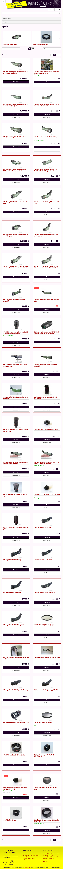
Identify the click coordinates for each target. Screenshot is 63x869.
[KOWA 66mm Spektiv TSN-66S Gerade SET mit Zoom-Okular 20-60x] (16, 194)
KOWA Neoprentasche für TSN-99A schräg (12, 560)
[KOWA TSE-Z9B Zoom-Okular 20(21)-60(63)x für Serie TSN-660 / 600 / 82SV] (16, 422)
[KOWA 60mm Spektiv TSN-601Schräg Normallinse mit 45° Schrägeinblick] (16, 390)
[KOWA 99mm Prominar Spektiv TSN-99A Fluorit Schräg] (47, 129)
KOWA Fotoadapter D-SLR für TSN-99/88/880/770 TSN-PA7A (47, 657)
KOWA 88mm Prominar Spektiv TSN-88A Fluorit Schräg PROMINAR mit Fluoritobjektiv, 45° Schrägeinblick (45, 170)
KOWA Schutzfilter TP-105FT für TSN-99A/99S (43, 625)
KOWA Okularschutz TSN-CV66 (9, 820)
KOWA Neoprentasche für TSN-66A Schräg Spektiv (13, 625)
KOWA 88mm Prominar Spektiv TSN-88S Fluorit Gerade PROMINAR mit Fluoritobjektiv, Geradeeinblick (14, 170)
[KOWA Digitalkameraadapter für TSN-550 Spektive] (16, 747)
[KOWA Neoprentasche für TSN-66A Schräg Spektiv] (16, 617)
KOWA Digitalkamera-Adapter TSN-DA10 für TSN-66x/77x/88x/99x (44, 755)
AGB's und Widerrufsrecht (29, 858)
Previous (3, 39)
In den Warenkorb (16, 84)
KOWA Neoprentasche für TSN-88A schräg (12, 592)
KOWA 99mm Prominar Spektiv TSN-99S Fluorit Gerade (14, 137)
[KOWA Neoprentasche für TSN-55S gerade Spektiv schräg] (16, 682)
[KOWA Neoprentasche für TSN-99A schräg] (16, 552)
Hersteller (5, 22)
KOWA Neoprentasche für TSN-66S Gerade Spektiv (44, 592)
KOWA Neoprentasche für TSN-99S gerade (43, 527)
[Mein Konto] (56, 9)
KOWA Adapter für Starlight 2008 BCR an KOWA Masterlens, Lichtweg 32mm (46, 820)
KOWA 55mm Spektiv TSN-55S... (10, 44)
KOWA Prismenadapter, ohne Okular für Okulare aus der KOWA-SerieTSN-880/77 (15, 365)
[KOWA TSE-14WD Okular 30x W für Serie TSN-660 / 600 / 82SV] (16, 487)
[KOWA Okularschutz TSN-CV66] (16, 813)
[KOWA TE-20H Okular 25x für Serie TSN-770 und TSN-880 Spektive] (16, 520)
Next (59, 39)
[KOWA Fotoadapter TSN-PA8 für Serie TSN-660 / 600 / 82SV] (16, 715)
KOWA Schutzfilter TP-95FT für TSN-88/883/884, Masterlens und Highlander (16, 658)
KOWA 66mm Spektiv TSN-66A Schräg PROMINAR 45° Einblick (47, 267)
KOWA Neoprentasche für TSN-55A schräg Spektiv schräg (46, 690)
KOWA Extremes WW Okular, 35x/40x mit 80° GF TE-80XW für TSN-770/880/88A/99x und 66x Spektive (46, 332)
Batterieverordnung (27, 859)
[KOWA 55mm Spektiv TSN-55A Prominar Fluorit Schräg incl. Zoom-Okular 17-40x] (47, 227)
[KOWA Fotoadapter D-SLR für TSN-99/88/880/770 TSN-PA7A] (47, 650)
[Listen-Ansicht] (33, 48)
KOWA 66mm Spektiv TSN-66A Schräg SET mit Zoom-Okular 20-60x (46, 202)
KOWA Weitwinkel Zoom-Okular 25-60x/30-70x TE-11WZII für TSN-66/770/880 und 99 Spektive (15, 332)
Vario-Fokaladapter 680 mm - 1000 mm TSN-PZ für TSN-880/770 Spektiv (46, 397)
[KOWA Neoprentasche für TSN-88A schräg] (16, 585)
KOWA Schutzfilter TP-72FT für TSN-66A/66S (43, 722)
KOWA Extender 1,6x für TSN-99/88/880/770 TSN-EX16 (46, 429)
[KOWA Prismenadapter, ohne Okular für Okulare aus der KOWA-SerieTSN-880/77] (16, 357)
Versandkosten (27, 867)
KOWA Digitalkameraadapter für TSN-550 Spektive (14, 755)
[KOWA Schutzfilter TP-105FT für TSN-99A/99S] (47, 617)
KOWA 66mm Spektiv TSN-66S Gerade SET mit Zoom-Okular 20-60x (16, 202)
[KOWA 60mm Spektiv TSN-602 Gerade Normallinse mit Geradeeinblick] (47, 357)
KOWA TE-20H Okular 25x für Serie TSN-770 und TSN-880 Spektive (15, 528)
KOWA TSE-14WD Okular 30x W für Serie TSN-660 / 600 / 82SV (15, 495)
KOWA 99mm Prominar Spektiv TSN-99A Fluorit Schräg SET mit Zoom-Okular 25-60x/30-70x (46, 72)
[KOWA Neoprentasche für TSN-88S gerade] (47, 552)
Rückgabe (25, 856)
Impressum (45, 861)
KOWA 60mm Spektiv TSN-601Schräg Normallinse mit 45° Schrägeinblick (15, 397)
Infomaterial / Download (48, 858)
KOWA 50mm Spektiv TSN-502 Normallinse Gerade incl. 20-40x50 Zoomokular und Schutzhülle (16, 463)
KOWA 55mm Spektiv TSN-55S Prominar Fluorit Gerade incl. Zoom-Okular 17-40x (15, 235)
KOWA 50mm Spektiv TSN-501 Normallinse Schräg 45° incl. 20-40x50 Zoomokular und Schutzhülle (46, 463)
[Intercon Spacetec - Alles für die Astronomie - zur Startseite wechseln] (36, 4)
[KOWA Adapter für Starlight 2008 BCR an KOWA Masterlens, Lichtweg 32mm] (47, 813)
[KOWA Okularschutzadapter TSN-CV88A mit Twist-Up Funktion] (47, 780)
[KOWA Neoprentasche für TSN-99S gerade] (47, 520)
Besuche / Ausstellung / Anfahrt (50, 856)
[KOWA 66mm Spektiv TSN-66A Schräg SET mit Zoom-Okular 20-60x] (47, 194)
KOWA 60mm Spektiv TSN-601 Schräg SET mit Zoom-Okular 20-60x (46, 300)
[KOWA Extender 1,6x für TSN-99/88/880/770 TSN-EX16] (47, 422)
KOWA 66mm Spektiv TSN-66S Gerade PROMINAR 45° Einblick (16, 267)
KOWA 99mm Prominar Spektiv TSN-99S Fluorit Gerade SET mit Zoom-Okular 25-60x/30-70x (15, 72)
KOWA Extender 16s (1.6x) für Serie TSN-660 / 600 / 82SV (47, 495)
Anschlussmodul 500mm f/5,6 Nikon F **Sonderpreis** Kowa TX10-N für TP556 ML (15, 788)
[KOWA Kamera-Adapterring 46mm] (46, 37)
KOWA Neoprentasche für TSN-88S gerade (43, 560)
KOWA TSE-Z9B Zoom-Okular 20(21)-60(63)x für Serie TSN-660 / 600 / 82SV (16, 430)
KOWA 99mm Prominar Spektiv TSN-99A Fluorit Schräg (45, 137)
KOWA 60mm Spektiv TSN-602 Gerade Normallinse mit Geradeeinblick (45, 365)
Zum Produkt (16, 81)
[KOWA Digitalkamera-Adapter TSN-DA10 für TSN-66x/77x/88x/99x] (47, 747)
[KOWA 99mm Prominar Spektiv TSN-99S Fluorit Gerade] (16, 129)
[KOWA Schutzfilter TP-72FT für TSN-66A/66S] (47, 715)
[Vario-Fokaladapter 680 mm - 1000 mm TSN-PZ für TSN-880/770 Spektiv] (47, 390)
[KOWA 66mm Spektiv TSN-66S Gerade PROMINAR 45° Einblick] (16, 259)
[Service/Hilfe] (53, 9)
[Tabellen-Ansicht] (30, 48)
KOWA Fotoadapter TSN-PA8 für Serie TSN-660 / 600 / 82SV (16, 722)
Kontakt (24, 853)
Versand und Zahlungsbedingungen (31, 855)
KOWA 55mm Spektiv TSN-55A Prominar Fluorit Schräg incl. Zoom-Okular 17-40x (46, 235)
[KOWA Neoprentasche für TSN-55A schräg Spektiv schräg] (47, 682)
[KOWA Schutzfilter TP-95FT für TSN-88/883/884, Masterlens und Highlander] (16, 650)
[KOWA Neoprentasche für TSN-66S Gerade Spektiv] (47, 585)
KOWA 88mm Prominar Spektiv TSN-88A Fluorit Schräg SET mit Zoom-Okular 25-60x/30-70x (46, 105)
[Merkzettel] (50, 9)
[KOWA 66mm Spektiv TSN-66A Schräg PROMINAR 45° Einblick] (47, 259)
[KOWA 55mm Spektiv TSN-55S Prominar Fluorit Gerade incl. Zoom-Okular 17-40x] (16, 37)
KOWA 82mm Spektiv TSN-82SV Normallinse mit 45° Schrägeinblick (14, 300)
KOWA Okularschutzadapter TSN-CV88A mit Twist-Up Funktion (45, 788)
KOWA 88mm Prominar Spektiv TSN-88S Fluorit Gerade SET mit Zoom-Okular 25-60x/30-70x (15, 105)
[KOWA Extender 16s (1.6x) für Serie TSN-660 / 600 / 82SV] (47, 487)
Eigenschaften (7, 18)
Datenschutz (46, 859)
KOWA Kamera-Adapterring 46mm (40, 44)
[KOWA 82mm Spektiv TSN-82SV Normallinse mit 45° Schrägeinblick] (16, 292)
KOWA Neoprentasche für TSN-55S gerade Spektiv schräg (15, 690)
